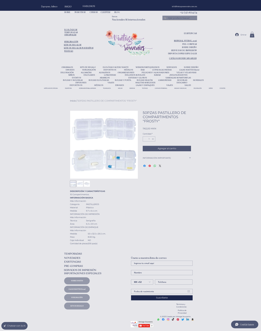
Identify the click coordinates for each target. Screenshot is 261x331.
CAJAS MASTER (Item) (77, 289)
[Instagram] (168, 319)
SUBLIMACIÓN (77, 298)
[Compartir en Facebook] (144, 165)
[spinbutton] (149, 139)
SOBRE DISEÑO (77, 281)
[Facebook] (163, 319)
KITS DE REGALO (77, 306)
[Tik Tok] (173, 319)
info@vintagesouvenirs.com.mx (184, 6)
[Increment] (153, 139)
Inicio (73, 100)
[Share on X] (160, 165)
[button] (252, 34)
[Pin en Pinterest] (149, 165)
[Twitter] (182, 319)
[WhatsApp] (158, 319)
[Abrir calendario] (189, 291)
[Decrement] (145, 139)
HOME (67, 12)
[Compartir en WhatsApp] (154, 165)
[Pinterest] (177, 319)
